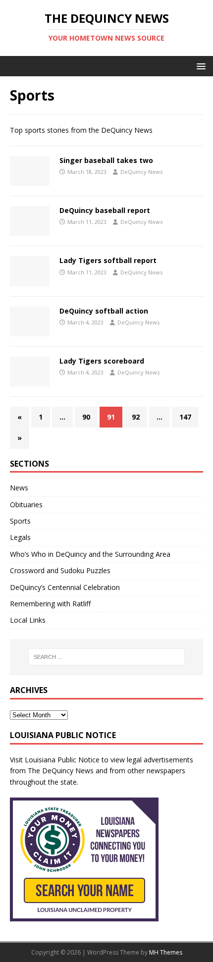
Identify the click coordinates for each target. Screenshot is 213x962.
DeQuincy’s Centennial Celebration (65, 587)
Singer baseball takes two (106, 160)
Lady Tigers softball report (108, 260)
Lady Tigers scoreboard (101, 361)
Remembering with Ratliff (50, 603)
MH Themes (165, 952)
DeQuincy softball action (103, 311)
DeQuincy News (141, 171)
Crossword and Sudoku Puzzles (60, 570)
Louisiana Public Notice (62, 759)
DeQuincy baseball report (104, 210)
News (19, 487)
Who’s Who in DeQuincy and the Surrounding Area (90, 554)
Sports (20, 521)
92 (136, 417)
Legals (20, 537)
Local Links (28, 620)
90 (86, 417)
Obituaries (26, 504)
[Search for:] (107, 656)
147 (185, 417)
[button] (199, 65)
